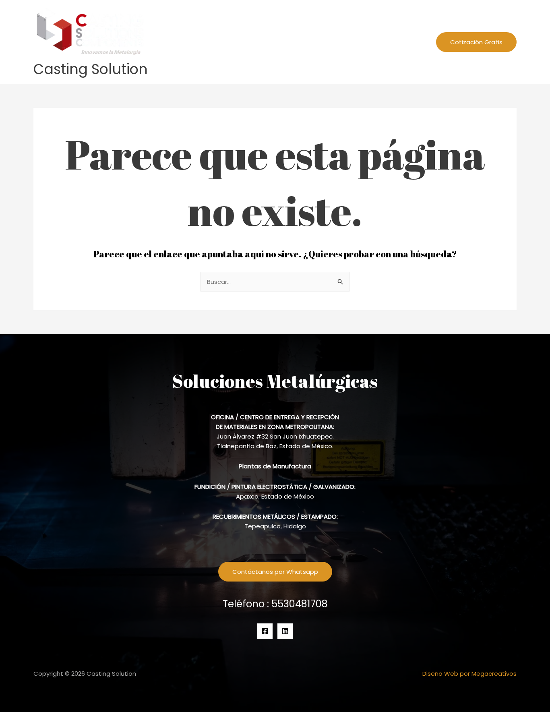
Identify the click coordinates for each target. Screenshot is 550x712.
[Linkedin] (285, 631)
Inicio (287, 41)
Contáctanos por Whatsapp (275, 571)
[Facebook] (265, 631)
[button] (376, 42)
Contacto (407, 41)
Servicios (359, 41)
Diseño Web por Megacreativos (469, 673)
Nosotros (320, 41)
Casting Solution (90, 69)
